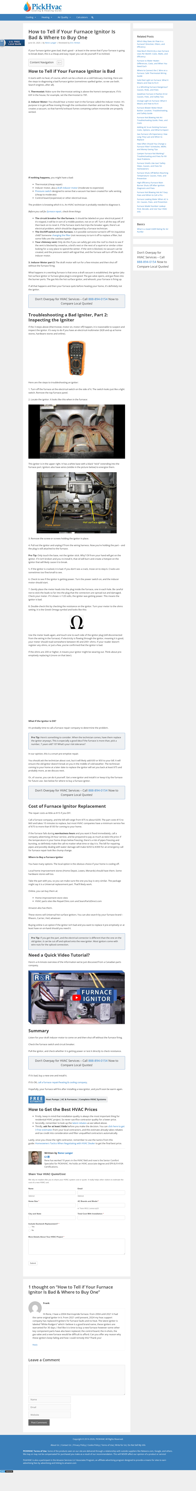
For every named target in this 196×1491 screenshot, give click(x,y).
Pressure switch (43, 191)
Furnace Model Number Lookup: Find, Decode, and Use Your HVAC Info (152, 209)
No (32, 1230)
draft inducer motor (67, 187)
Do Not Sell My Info (136, 1445)
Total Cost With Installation (91, 1214)
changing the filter (61, 235)
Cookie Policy (93, 1445)
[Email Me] (45, 1157)
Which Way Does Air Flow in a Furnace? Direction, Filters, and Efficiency (151, 44)
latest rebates (79, 1122)
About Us (55, 1445)
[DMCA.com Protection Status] (6, 1471)
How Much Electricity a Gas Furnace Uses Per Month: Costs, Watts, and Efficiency (153, 54)
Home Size (33, 1201)
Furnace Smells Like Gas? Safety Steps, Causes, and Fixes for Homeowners (151, 166)
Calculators (82, 17)
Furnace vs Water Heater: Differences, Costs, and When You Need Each (152, 63)
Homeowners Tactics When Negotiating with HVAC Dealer (65, 1143)
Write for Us (120, 1445)
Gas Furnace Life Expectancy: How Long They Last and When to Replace (152, 137)
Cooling (29, 17)
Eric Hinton (75, 42)
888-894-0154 (98, 299)
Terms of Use (107, 1445)
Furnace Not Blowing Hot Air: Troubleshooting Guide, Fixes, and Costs (152, 120)
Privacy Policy (79, 1445)
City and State (34, 1214)
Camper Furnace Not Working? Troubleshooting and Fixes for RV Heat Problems (152, 156)
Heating (45, 17)
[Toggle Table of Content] (58, 62)
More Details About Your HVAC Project (46, 1237)
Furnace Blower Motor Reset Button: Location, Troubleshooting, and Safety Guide (152, 110)
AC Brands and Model (88, 1201)
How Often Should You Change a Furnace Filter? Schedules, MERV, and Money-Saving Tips (152, 147)
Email (80, 1189)
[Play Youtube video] (76, 997)
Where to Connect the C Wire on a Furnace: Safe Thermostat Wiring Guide (152, 73)
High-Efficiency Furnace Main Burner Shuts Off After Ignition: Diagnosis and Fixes (151, 185)
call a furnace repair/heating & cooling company (62, 1082)
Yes (33, 1227)
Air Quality (63, 17)
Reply (35, 1344)
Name (30, 1189)
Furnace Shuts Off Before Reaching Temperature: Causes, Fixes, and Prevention (152, 176)
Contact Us (66, 1445)
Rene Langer (51, 42)
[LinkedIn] (48, 1157)
